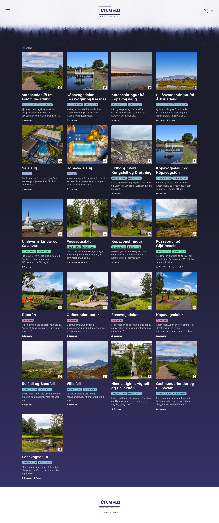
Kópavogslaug (79, 168)
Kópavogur (28, 120)
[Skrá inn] (206, 11)
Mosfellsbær (162, 267)
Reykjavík (161, 120)
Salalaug (29, 168)
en (212, 11)
